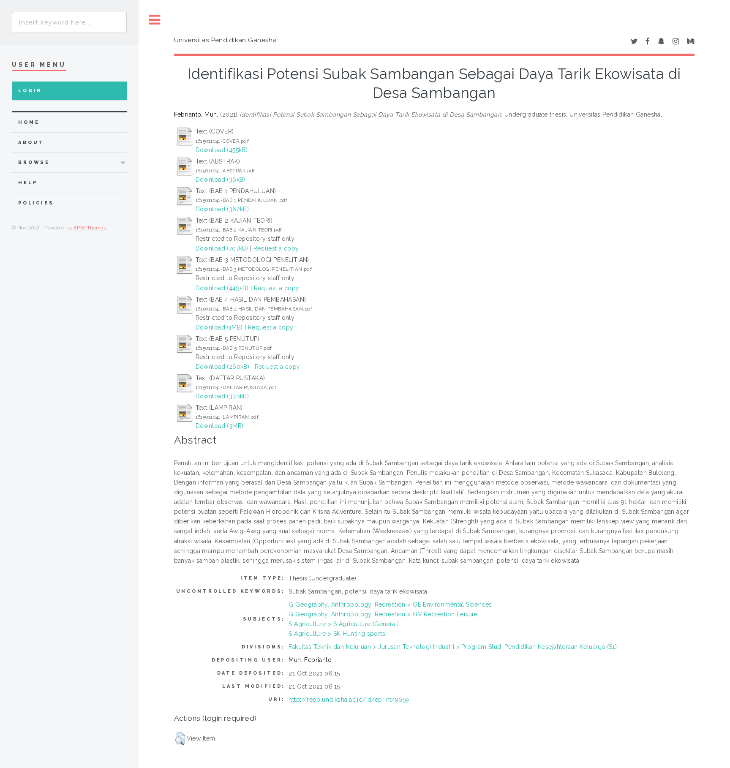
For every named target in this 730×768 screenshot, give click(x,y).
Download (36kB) (220, 179)
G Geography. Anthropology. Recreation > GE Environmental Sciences (390, 604)
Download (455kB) (222, 150)
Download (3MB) (220, 425)
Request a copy (276, 248)
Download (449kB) (222, 288)
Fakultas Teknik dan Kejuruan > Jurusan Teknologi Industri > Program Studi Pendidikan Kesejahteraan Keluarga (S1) (453, 646)
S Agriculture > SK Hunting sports (337, 633)
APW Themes (90, 228)
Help (27, 182)
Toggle (155, 20)
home (28, 122)
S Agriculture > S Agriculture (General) (344, 624)
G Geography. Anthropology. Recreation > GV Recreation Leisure (383, 614)
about (31, 142)
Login (30, 90)
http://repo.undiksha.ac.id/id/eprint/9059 (349, 699)
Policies (36, 203)
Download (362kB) (222, 209)
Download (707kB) (222, 248)
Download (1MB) (219, 327)
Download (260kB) (223, 366)
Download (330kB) (222, 396)
